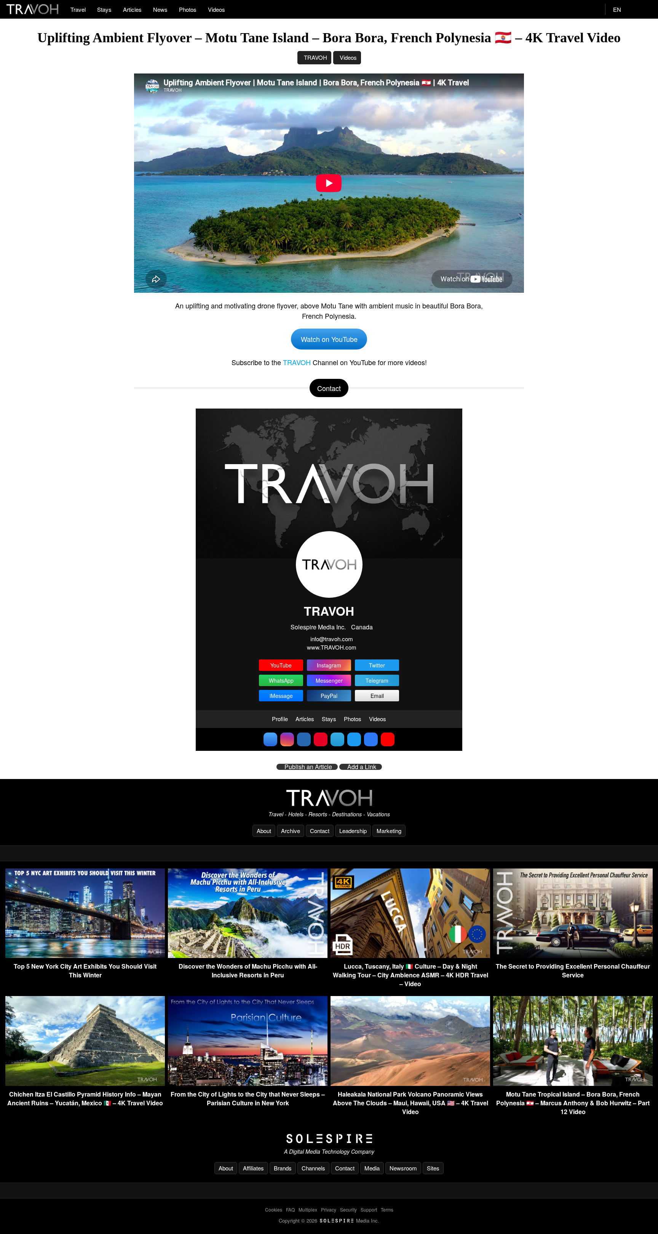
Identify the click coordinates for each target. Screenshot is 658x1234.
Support (369, 1209)
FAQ (290, 1209)
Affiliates (253, 1168)
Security (348, 1209)
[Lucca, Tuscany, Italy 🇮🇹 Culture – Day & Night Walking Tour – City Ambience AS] (410, 955)
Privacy (328, 1209)
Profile (280, 719)
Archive (290, 831)
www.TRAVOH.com (331, 647)
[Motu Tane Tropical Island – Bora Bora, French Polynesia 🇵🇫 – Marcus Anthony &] (573, 1083)
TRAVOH (315, 57)
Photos (187, 9)
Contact (319, 831)
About (264, 831)
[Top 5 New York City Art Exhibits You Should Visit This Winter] (85, 955)
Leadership (353, 831)
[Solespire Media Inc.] (329, 1139)
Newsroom (403, 1168)
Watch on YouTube (329, 339)
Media (372, 1168)
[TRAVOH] (329, 798)
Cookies (273, 1209)
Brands (283, 1168)
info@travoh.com (331, 639)
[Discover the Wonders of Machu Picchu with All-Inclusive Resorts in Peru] (247, 955)
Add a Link (361, 767)
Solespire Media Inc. (318, 627)
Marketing (389, 831)
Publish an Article (308, 767)
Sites (433, 1168)
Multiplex (308, 1209)
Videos (216, 9)
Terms (387, 1209)
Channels (313, 1168)
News (160, 9)
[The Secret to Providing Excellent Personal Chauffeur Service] (573, 955)
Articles (132, 9)
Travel (78, 9)
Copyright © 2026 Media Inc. (329, 1220)
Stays (104, 9)
